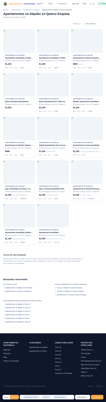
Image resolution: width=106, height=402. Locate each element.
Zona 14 (58, 347)
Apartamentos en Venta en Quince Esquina (71, 295)
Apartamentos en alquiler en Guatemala (19, 288)
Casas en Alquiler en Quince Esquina (69, 288)
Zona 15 (58, 351)
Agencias (75, 4)
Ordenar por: (77, 23)
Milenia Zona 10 (87, 376)
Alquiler (39, 4)
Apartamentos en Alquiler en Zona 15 (18, 304)
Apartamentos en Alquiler (38, 347)
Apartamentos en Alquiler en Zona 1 (18, 315)
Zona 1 (57, 366)
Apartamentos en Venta (37, 351)
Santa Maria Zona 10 (88, 368)
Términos (91, 386)
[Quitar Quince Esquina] (66, 397)
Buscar (98, 397)
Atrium (83, 357)
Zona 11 (58, 358)
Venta (50, 4)
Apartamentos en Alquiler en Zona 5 (18, 318)
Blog (84, 4)
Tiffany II (84, 372)
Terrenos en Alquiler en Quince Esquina (70, 291)
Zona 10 (58, 355)
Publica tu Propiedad (11, 361)
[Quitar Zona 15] (50, 397)
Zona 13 (58, 369)
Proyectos (62, 4)
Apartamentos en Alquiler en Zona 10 (18, 311)
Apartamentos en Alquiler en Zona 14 (18, 307)
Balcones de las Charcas (90, 365)
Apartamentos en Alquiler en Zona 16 (18, 322)
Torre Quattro (85, 353)
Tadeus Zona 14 (87, 350)
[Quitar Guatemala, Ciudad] (38, 397)
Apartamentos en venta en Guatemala (18, 291)
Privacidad (99, 386)
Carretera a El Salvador (63, 373)
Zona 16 (58, 362)
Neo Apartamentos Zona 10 (91, 361)
